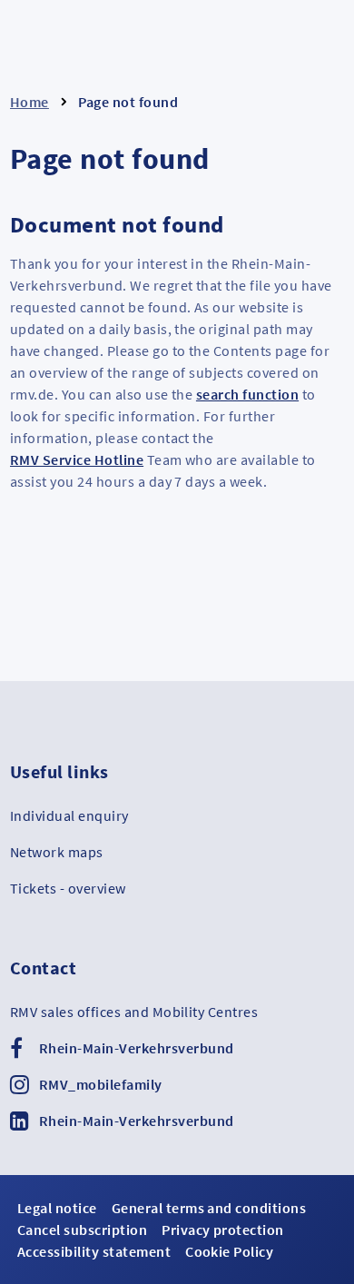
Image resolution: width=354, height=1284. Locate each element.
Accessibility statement (94, 1251)
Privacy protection (223, 1229)
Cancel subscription (82, 1229)
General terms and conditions (209, 1208)
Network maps (56, 852)
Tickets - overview (68, 888)
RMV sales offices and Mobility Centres (134, 1012)
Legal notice (57, 1208)
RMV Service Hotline (76, 459)
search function (247, 394)
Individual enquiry (69, 815)
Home (29, 102)
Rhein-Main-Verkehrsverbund (136, 1048)
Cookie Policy (229, 1251)
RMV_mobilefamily (100, 1084)
